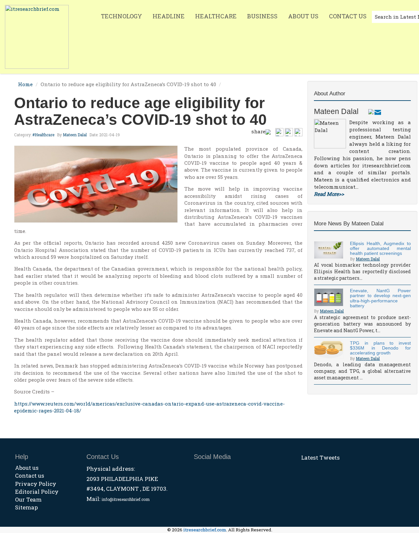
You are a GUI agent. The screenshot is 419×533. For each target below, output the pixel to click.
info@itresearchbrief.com (125, 499)
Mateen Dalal (75, 134)
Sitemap (26, 507)
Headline (169, 16)
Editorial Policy (37, 491)
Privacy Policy (35, 483)
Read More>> (329, 194)
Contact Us (348, 16)
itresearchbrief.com (204, 530)
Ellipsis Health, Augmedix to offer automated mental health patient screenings (380, 248)
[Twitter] (370, 111)
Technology (121, 16)
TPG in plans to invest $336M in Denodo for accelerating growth (380, 348)
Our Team (28, 499)
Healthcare (216, 16)
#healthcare (43, 134)
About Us (303, 16)
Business (262, 16)
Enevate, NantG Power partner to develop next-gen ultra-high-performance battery (380, 298)
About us (27, 467)
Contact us (29, 475)
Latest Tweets (320, 457)
